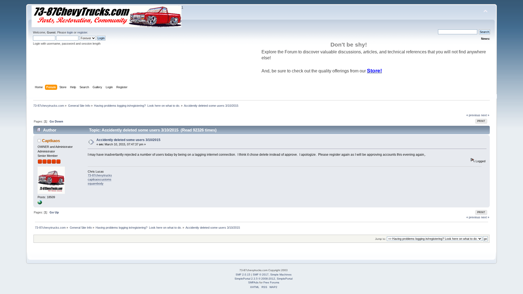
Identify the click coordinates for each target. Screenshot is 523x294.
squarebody (96, 183)
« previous (473, 115)
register (82, 32)
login (70, 32)
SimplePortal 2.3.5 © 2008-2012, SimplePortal (264, 278)
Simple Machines (280, 274)
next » (485, 115)
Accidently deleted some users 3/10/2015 (128, 140)
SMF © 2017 (261, 274)
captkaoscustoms (99, 179)
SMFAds (253, 282)
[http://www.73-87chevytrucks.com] (40, 203)
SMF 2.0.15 (243, 274)
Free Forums (271, 282)
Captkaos (51, 140)
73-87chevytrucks (100, 175)
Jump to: (380, 238)
